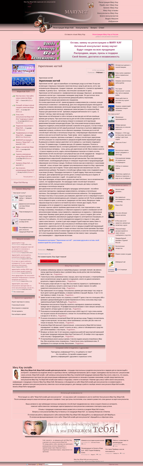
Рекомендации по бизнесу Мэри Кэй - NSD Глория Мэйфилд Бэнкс (92, 450)
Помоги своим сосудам (123, 254)
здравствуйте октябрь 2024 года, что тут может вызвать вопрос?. (22, 270)
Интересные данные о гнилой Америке (122, 66)
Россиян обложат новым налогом (121, 214)
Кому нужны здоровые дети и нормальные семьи (123, 75)
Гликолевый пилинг (18, 305)
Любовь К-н (124, 444)
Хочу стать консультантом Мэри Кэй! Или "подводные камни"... (25, 116)
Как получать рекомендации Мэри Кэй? (25, 169)
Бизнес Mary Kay (111, 8)
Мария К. (93, 454)
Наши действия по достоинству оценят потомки (122, 100)
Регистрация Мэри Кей (63, 27)
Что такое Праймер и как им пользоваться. (114, 450)
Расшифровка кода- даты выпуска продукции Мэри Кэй (26, 229)
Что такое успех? (114, 114)
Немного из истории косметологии (92, 440)
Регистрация (32, 464)
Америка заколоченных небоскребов (123, 82)
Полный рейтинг (28, 177)
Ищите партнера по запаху (21, 302)
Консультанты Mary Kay (107, 13)
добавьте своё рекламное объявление (107, 36)
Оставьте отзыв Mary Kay (75, 34)
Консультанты (82, 27)
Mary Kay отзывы (110, 10)
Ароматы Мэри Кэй (23, 163)
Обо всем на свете (119, 185)
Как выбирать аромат (19, 314)
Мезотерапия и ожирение (20, 308)
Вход (40, 464)
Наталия (18, 151)
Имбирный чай (120, 262)
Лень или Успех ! (121, 142)
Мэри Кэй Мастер (21, 182)
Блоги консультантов (109, 16)
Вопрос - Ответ (97, 27)
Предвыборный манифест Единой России (121, 240)
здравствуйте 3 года (18, 243)
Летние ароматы (17, 311)
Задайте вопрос (31, 12)
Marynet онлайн (23, 239)
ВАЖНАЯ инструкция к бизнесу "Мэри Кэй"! (24, 141)
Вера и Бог (119, 205)
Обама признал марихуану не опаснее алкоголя (122, 127)
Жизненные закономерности (120, 118)
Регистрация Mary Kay (108, 2)
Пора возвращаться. (26, 212)
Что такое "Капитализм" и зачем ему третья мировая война (122, 92)
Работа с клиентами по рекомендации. (120, 441)
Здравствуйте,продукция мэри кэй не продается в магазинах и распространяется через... (22, 249)
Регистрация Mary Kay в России (105, 34)
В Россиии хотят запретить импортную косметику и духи (122, 223)
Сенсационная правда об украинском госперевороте (122, 160)
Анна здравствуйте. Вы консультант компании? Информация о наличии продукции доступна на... (23, 277)
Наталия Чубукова (16, 244)
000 (24, 144)
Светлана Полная (95, 442)
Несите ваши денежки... (119, 190)
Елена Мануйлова (24, 137)
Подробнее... (58, 274)
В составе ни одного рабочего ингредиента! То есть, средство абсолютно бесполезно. (22, 263)
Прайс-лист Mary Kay (109, 5)
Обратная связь (113, 464)
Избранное (113, 21)
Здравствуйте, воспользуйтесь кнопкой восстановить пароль (21, 256)
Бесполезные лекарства (120, 247)
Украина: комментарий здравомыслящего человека (122, 108)
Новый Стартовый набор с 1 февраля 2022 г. (25, 198)
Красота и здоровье (23, 297)
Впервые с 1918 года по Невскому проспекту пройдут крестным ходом (123, 136)
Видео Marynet (111, 19)
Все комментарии (19, 292)
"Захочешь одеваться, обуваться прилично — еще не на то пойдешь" (123, 176)
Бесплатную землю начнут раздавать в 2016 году (122, 152)
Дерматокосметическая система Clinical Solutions (27, 206)
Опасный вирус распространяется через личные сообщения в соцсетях (123, 232)
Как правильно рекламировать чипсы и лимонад (122, 199)
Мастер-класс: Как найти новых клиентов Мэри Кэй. (25, 98)
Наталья (18, 112)
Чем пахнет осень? (19, 193)
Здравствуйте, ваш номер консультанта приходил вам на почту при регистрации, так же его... (23, 286)
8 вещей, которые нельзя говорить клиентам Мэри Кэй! (25, 107)
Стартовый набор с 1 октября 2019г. (26, 220)
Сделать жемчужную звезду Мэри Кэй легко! (24, 155)
